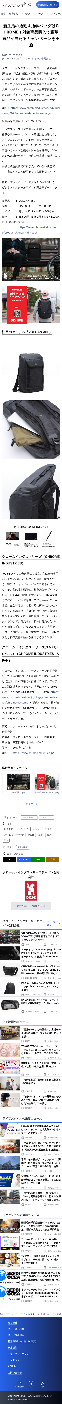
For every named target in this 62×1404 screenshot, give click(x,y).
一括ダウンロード (33, 803)
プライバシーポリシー (19, 1353)
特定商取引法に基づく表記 (22, 1341)
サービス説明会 (16, 1335)
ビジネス (48, 829)
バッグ (36, 829)
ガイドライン (15, 1360)
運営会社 (12, 1322)
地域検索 (13, 13)
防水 (6, 840)
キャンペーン (23, 829)
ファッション (46, 817)
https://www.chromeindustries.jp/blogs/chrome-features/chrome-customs (31, 697)
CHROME (8, 829)
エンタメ (25, 13)
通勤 (40, 834)
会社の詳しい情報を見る (31, 905)
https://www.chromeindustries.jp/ (33, 753)
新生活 (31, 834)
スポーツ (38, 13)
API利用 (12, 1366)
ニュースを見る (52, 923)
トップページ (10, 1313)
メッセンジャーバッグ (14, 834)
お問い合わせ (15, 1372)
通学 (49, 834)
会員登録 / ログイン (47, 4)
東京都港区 (23, 847)
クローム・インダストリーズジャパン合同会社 (26, 58)
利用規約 (12, 1347)
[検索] (30, 4)
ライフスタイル (29, 817)
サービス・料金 (16, 1328)
